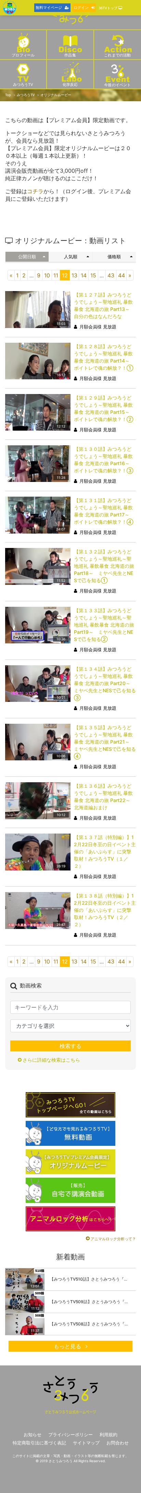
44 (121, 275)
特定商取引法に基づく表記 (39, 1442)
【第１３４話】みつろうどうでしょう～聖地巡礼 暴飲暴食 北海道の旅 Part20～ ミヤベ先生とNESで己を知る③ (105, 683)
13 (74, 275)
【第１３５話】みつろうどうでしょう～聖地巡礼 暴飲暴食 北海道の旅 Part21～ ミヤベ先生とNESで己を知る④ (105, 741)
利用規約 (108, 1434)
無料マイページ (49, 7)
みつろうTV (26, 95)
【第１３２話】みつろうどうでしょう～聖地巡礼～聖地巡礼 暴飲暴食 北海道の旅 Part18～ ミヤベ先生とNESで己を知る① (104, 566)
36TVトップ (108, 8)
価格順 (114, 256)
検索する (70, 1046)
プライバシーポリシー (70, 1434)
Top (8, 95)
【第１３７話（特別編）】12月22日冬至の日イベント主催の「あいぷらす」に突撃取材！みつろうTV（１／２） (105, 851)
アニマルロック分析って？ (113, 1238)
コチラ (35, 191)
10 (47, 275)
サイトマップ (86, 1442)
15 (93, 275)
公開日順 (27, 256)
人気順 (70, 256)
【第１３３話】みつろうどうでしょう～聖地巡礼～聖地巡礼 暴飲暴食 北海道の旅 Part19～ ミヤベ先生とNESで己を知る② (104, 624)
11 (55, 275)
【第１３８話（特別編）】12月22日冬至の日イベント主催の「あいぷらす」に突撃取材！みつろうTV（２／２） (105, 910)
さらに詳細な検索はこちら (51, 1060)
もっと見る (68, 1346)
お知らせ (32, 1434)
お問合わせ (117, 1442)
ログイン (81, 7)
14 (84, 275)
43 (110, 275)
